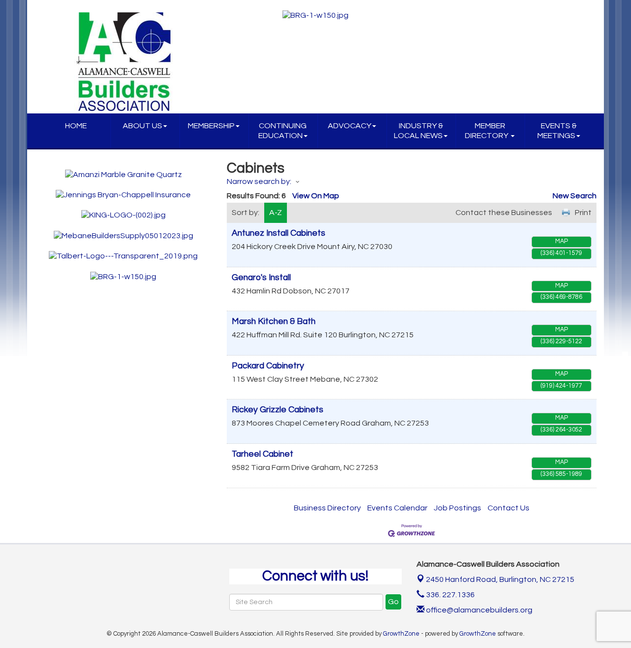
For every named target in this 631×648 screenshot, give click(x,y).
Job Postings (457, 508)
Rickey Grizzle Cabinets (277, 409)
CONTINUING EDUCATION (282, 131)
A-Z (275, 212)
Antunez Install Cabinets (278, 233)
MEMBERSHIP (211, 126)
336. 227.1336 (449, 595)
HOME (76, 126)
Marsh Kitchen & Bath (274, 321)
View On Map (315, 196)
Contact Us (508, 508)
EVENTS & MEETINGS (557, 131)
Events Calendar (397, 508)
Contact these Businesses (504, 212)
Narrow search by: (259, 181)
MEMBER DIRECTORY (487, 131)
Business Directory (327, 508)
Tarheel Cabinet (262, 454)
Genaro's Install (261, 277)
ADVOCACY (349, 126)
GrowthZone (401, 633)
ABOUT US (142, 126)
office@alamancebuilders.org (478, 610)
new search (574, 196)
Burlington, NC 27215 (500, 579)
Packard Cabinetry (268, 365)
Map (561, 241)
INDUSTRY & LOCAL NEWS (418, 131)
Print (583, 212)
